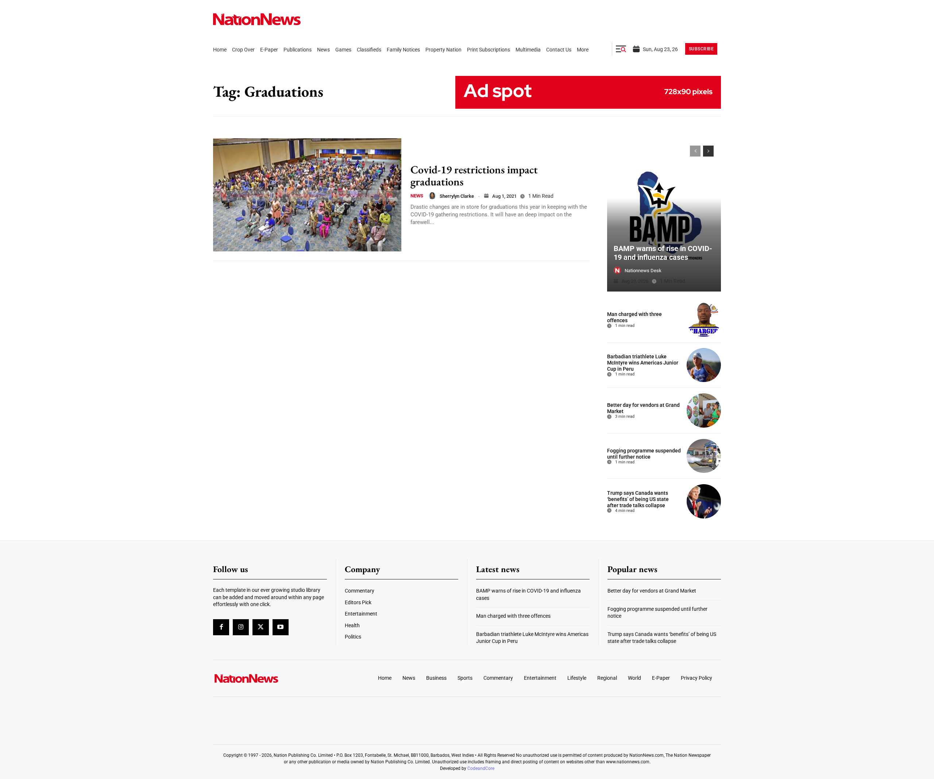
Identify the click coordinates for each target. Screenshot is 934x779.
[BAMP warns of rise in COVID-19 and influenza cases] (664, 215)
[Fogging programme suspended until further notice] (704, 456)
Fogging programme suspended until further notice (644, 454)
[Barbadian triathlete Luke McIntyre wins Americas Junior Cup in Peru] (704, 365)
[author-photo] (432, 195)
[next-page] (708, 151)
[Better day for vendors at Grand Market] (704, 410)
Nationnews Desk (643, 270)
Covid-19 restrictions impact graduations (474, 175)
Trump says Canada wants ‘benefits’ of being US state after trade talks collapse (638, 499)
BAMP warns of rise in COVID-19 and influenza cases (663, 253)
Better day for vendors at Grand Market (651, 591)
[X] (260, 627)
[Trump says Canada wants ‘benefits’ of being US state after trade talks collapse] (704, 501)
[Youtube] (281, 627)
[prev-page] (695, 151)
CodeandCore (480, 768)
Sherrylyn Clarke (457, 196)
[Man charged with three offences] (704, 319)
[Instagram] (241, 627)
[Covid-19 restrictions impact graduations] (307, 194)
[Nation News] (257, 19)
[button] (621, 49)
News (416, 195)
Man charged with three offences (513, 616)
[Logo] (272, 678)
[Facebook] (221, 627)
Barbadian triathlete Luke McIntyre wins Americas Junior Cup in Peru (642, 363)
